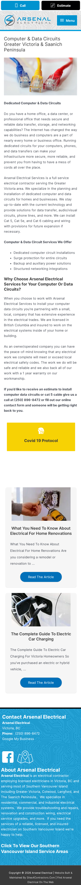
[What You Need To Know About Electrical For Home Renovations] (41, 504)
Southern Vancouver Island (47, 786)
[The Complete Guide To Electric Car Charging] (41, 609)
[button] (41, 577)
